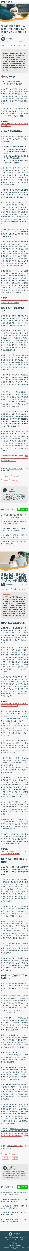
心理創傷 (6, 477)
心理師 (15, 480)
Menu (27, 1246)
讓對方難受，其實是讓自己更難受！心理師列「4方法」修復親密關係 (14, 516)
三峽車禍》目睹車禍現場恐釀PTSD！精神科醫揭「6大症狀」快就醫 (14, 1200)
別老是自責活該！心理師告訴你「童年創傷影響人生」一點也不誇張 (14, 1220)
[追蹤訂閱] (19, 45)
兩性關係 (15, 477)
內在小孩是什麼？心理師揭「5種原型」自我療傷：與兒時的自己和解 (14, 536)
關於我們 (12, 1245)
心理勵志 (6, 1154)
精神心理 (15, 1154)
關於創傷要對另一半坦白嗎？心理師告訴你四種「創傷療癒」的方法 (14, 458)
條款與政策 (18, 1245)
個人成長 (6, 1158)
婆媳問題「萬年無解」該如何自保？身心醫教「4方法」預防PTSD (14, 543)
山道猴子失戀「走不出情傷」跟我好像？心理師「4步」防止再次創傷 (14, 529)
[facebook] (13, 1243)
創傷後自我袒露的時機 (13, 81)
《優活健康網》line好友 (15, 468)
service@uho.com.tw (18, 1239)
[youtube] (16, 1243)
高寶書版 (15, 1158)
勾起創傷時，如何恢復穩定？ (15, 84)
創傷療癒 (6, 480)
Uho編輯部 (9, 39)
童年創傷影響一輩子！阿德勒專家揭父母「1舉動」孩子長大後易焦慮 (14, 523)
